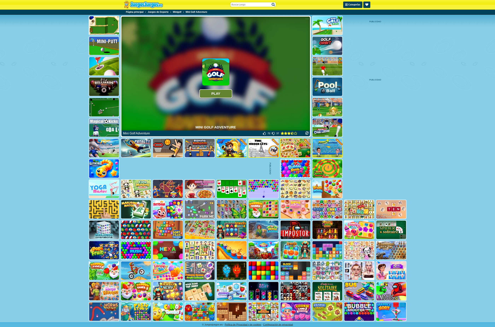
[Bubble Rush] (135, 250)
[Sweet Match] (295, 209)
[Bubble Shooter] (263, 189)
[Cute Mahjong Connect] (135, 189)
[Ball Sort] (263, 291)
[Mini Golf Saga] (327, 25)
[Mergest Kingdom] (263, 250)
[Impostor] (295, 230)
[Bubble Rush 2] (295, 168)
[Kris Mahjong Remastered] (263, 311)
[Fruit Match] (327, 189)
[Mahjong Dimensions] (104, 230)
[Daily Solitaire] (327, 291)
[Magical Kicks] (104, 127)
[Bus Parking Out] (359, 291)
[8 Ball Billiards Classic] (104, 86)
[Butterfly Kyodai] (231, 209)
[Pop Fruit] (104, 250)
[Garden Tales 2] (104, 270)
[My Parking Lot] (199, 230)
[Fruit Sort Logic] (327, 230)
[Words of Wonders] (391, 209)
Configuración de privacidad (278, 324)
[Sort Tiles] (167, 230)
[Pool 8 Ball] (327, 86)
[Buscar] (273, 4)
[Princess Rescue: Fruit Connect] (199, 270)
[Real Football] (104, 148)
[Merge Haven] (104, 291)
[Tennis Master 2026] (327, 148)
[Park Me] (199, 209)
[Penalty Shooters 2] (327, 66)
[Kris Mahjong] (295, 189)
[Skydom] (167, 209)
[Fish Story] (135, 311)
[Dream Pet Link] (359, 250)
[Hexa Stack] (167, 250)
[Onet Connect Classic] (327, 209)
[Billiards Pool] (104, 107)
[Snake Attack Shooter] (327, 168)
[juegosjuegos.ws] (143, 5)
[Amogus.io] (391, 291)
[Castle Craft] (327, 311)
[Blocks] (263, 270)
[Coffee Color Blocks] (231, 250)
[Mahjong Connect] (359, 209)
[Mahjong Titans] (199, 250)
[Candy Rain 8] (359, 230)
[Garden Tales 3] (135, 291)
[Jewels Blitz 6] (295, 250)
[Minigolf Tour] (104, 66)
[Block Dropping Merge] (295, 270)
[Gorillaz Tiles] (295, 291)
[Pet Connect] (327, 270)
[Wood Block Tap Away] (199, 291)
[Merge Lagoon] (263, 230)
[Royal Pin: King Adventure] (167, 189)
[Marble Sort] (391, 311)
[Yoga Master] (104, 189)
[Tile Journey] (231, 291)
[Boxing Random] (199, 148)
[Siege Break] (231, 148)
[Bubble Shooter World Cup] (135, 230)
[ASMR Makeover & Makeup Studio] (359, 270)
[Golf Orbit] (327, 46)
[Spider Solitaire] (391, 230)
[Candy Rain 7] (167, 270)
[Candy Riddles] (167, 311)
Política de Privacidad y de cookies (243, 324)
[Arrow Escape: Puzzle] (104, 209)
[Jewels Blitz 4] (231, 230)
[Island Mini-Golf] (104, 25)
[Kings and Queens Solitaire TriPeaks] (391, 270)
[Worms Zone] (104, 311)
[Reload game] (307, 133)
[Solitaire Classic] (231, 189)
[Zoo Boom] (199, 311)
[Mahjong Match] (135, 209)
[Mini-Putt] (104, 46)
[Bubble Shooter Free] (359, 311)
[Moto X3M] (135, 270)
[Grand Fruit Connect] (295, 148)
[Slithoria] (104, 168)
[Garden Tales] (263, 209)
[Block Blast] (327, 250)
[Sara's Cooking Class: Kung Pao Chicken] (199, 189)
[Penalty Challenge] (327, 127)
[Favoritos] (366, 5)
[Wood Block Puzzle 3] (231, 311)
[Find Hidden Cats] (263, 148)
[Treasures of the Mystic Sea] (391, 250)
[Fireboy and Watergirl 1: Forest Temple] (231, 270)
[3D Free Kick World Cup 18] (327, 107)
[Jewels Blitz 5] (167, 291)
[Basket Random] (167, 148)
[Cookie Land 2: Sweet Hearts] (295, 311)
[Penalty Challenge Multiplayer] (135, 148)
